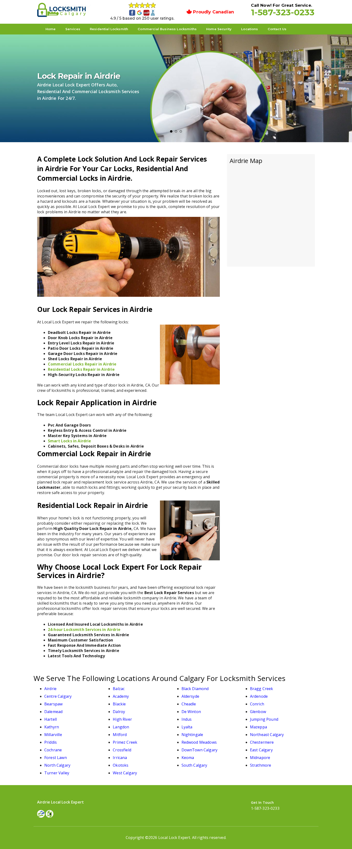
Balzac (119, 688)
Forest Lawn (55, 757)
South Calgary (194, 765)
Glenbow (258, 711)
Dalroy (119, 711)
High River (122, 719)
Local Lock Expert (174, 837)
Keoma (188, 757)
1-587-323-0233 (282, 12)
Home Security (219, 29)
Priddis (50, 742)
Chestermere (262, 742)
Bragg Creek (261, 688)
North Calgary (57, 765)
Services (72, 29)
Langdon (121, 727)
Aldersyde (190, 696)
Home (50, 29)
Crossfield (122, 750)
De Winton (191, 711)
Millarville (53, 734)
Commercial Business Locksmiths (167, 29)
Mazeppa (258, 727)
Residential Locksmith (109, 29)
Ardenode (259, 696)
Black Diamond (195, 688)
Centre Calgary (58, 696)
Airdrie (50, 688)
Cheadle (189, 704)
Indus (187, 719)
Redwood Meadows (199, 742)
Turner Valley (56, 773)
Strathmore (260, 765)
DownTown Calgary (200, 750)
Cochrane (53, 750)
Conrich (257, 704)
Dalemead (53, 711)
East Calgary (261, 750)
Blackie (119, 704)
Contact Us (277, 29)
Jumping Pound (264, 719)
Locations (249, 29)
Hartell (50, 719)
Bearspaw (53, 704)
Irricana (120, 757)
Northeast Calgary (267, 734)
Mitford (120, 734)
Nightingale (192, 734)
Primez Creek (125, 742)
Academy (121, 696)
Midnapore (260, 757)
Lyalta (187, 727)
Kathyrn (51, 727)
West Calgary (125, 773)
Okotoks (120, 765)
